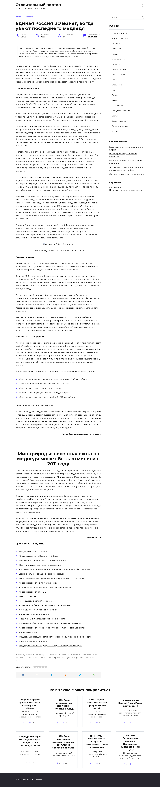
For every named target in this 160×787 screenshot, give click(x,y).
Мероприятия (118, 59)
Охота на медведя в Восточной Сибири (38, 556)
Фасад (115, 131)
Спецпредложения (121, 111)
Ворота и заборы (120, 38)
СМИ (19, 660)
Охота (42, 658)
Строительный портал (38, 4)
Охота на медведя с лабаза (32, 592)
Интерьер (116, 49)
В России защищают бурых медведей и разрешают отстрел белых (52, 578)
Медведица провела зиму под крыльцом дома (42, 560)
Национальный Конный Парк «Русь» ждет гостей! (130, 703)
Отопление (117, 85)
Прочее (115, 95)
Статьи (115, 116)
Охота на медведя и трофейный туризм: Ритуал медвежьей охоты (52, 628)
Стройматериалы (120, 126)
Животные (64, 655)
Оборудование (119, 69)
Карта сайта (115, 187)
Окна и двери (118, 74)
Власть (54, 655)
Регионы (91, 658)
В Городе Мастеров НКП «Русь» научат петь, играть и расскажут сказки (30, 740)
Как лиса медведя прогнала (33, 641)
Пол (113, 90)
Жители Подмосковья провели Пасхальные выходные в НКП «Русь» (130, 742)
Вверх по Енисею (28, 596)
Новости (116, 64)
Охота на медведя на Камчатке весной (38, 583)
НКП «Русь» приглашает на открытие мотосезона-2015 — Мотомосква (97, 741)
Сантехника (117, 105)
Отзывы (115, 80)
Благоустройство (120, 33)
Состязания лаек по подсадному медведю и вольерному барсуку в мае (54, 569)
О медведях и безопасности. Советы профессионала (45, 605)
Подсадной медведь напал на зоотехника (40, 565)
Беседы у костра (24, 655)
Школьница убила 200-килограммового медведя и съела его (50, 623)
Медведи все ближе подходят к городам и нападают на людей (50, 646)
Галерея (116, 43)
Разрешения (78, 658)
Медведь (21, 658)
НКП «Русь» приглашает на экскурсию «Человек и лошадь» (63, 704)
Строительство (119, 121)
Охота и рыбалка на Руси (59, 658)
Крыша (115, 54)
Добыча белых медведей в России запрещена (42, 574)
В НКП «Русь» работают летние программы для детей (97, 704)
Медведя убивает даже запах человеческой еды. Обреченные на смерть (55, 637)
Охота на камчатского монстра (34, 614)
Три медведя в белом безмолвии (35, 601)
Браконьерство (41, 655)
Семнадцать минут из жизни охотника (38, 610)
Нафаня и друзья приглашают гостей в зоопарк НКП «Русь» (30, 704)
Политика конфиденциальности (125, 190)
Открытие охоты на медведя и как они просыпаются (45, 587)
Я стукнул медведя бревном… (34, 551)
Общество (32, 658)
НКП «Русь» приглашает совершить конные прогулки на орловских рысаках (63, 742)
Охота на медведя (28, 632)
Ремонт (115, 100)
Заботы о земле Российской (84, 655)
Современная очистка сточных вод (126, 174)
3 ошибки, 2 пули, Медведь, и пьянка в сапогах (42, 619)
